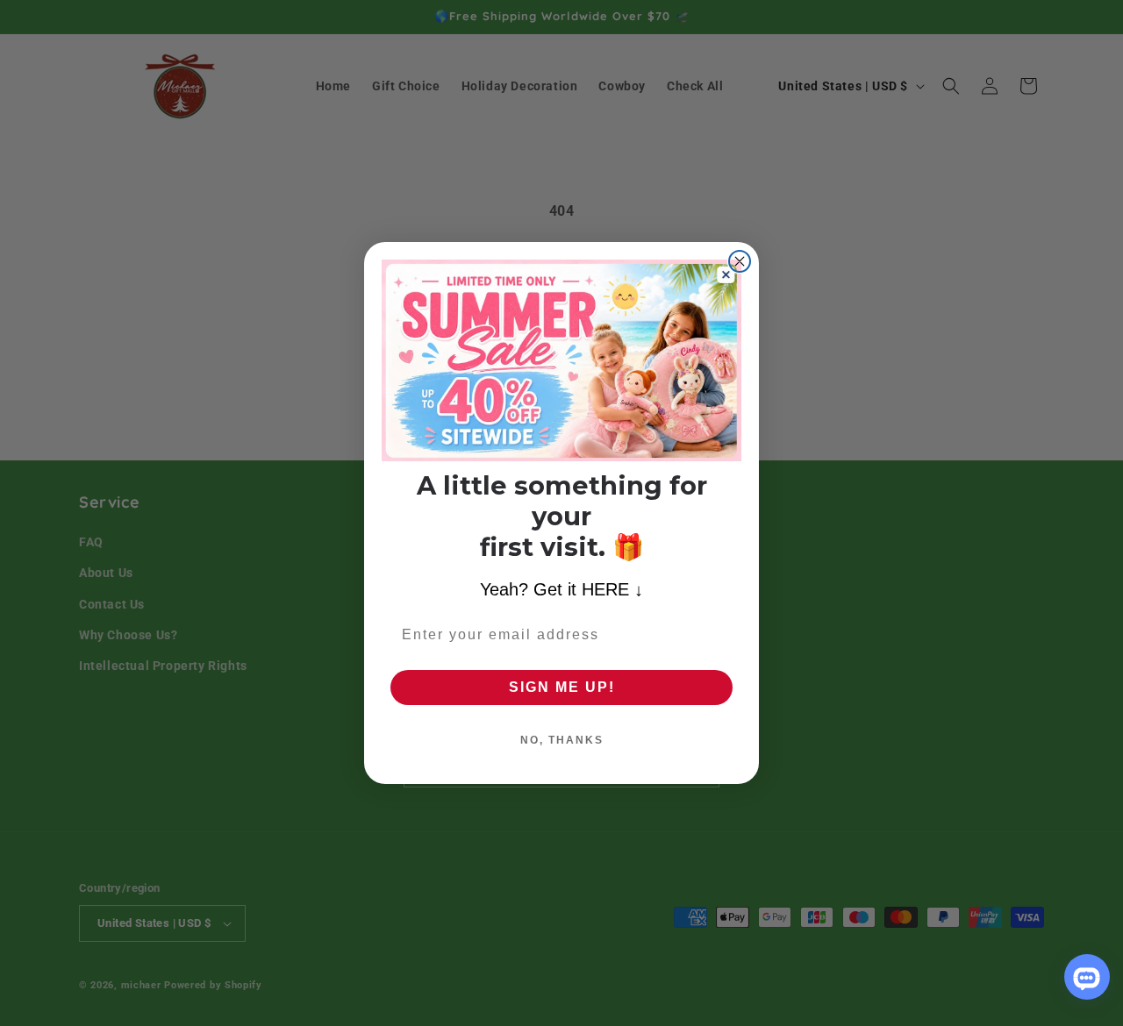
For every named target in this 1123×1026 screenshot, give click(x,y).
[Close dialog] (739, 261)
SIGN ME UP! (562, 687)
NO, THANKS (562, 740)
